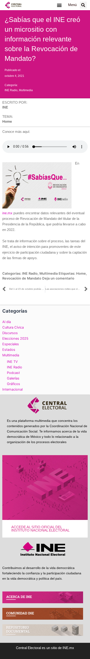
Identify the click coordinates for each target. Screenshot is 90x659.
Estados (8, 350)
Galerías (13, 378)
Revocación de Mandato (21, 278)
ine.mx (7, 213)
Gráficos (13, 384)
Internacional (12, 389)
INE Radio (11, 90)
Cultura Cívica (13, 327)
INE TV (12, 362)
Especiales (10, 344)
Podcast (13, 373)
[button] (59, 5)
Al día (6, 322)
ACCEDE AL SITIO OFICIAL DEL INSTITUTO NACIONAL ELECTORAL (40, 528)
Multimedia (26, 90)
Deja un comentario (58, 278)
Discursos (10, 333)
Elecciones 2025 (15, 338)
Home (81, 273)
